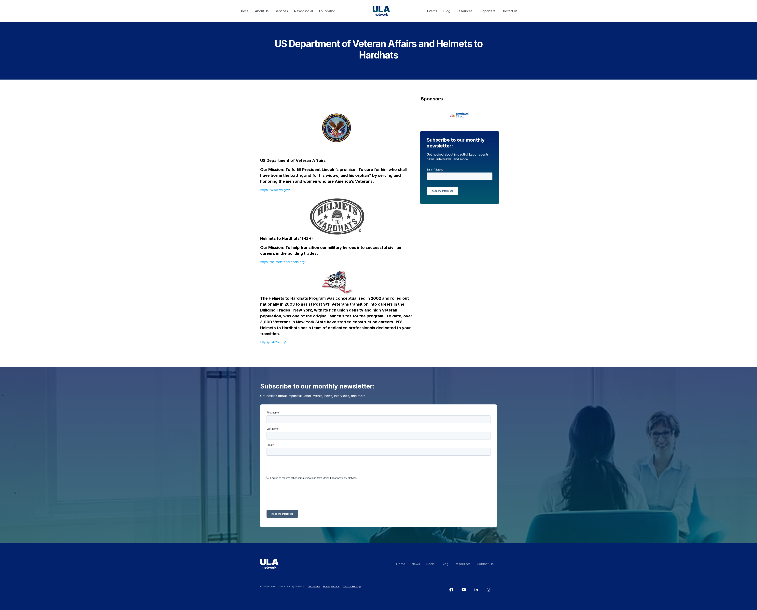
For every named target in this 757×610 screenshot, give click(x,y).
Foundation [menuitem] (327, 11)
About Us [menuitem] (261, 11)
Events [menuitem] (432, 11)
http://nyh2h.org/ (273, 342)
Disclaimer (314, 586)
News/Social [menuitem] (303, 11)
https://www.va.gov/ (275, 190)
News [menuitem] (415, 564)
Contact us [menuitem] (509, 11)
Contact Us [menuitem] (485, 564)
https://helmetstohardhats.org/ (283, 262)
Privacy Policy (331, 586)
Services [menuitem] (281, 11)
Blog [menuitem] (446, 11)
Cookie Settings (352, 586)
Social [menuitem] (430, 564)
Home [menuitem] (244, 11)
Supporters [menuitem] (487, 11)
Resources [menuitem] (464, 11)
